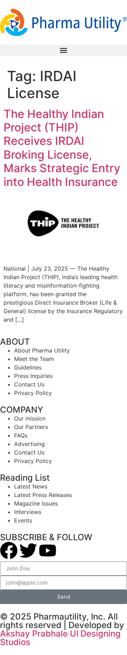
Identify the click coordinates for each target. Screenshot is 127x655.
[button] (63, 50)
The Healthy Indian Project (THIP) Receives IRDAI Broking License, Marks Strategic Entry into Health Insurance (62, 148)
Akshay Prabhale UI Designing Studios (60, 637)
